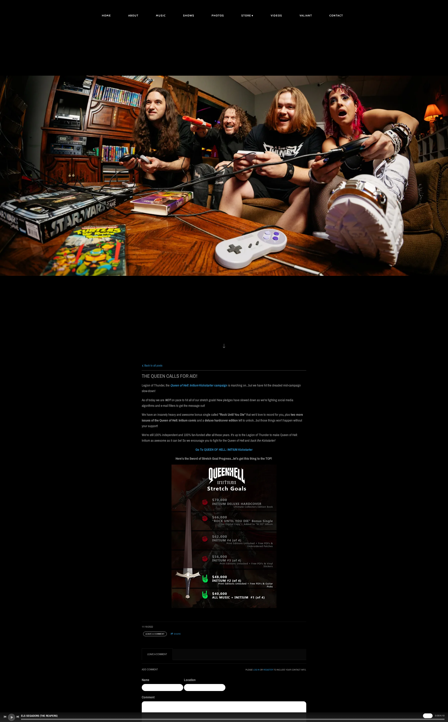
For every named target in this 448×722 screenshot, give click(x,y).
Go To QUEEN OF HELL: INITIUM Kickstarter (224, 449)
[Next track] (17, 716)
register (268, 669)
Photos (218, 15)
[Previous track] (5, 716)
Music (161, 15)
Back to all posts (153, 365)
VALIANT (306, 15)
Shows (188, 15)
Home (106, 15)
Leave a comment (154, 634)
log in (256, 669)
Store (246, 15)
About (133, 15)
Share (177, 634)
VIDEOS (276, 15)
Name (145, 680)
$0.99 (427, 715)
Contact (336, 15)
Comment (148, 697)
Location (190, 680)
